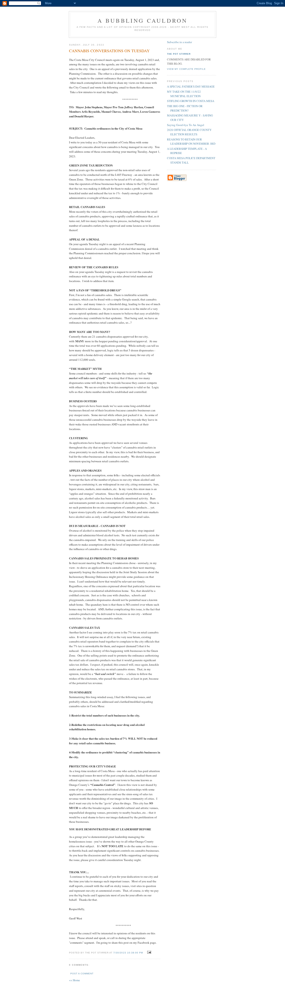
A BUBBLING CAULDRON (143, 20)
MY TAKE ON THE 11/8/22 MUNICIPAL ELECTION (184, 94)
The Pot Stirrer (179, 54)
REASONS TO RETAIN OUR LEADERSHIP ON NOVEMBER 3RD (191, 141)
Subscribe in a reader (179, 42)
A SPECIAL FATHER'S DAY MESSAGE (191, 86)
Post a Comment (82, 973)
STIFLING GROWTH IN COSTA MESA (190, 101)
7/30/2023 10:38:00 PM (128, 952)
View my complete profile (186, 69)
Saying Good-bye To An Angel (185, 125)
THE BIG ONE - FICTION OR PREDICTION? (185, 108)
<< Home (74, 980)
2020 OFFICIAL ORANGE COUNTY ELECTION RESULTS (189, 132)
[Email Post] (148, 952)
